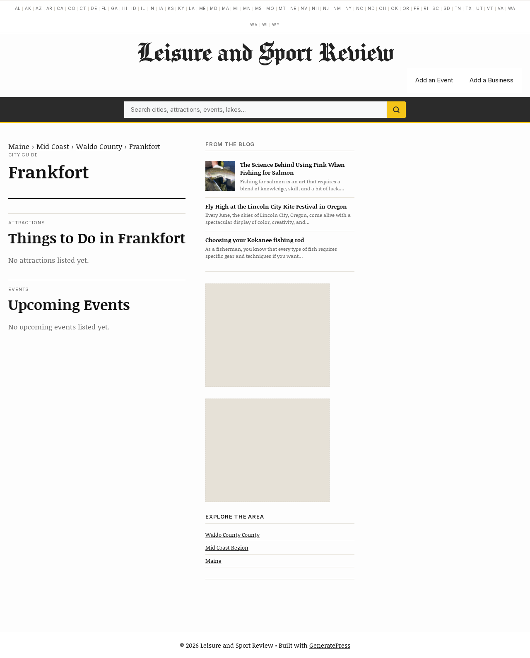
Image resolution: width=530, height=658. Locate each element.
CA (60, 8)
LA (192, 8)
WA (512, 8)
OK (394, 8)
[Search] (396, 109)
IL (143, 8)
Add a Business (491, 80)
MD (214, 8)
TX (468, 8)
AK (28, 8)
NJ (326, 8)
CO (72, 8)
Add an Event (434, 80)
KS (171, 8)
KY (181, 8)
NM (337, 8)
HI (125, 8)
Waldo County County (232, 534)
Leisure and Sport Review (265, 52)
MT (282, 8)
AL (18, 8)
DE (94, 8)
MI (236, 8)
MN (247, 8)
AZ (39, 8)
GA (114, 8)
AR (49, 8)
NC (360, 8)
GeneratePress (329, 645)
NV (304, 8)
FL (104, 8)
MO (270, 8)
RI (426, 8)
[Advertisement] (267, 335)
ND (371, 8)
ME (202, 8)
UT (479, 8)
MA (225, 8)
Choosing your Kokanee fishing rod (254, 239)
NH (315, 8)
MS (259, 8)
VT (490, 8)
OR (406, 8)
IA (161, 8)
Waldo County (99, 146)
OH (383, 8)
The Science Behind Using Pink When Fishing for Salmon (292, 168)
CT (83, 8)
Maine (18, 146)
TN (458, 8)
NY (348, 8)
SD (446, 8)
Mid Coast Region (226, 547)
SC (435, 8)
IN (152, 8)
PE (416, 8)
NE (293, 8)
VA (501, 8)
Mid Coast (52, 146)
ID (134, 8)
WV (254, 24)
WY (276, 24)
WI (265, 24)
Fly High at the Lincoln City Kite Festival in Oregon (276, 206)
